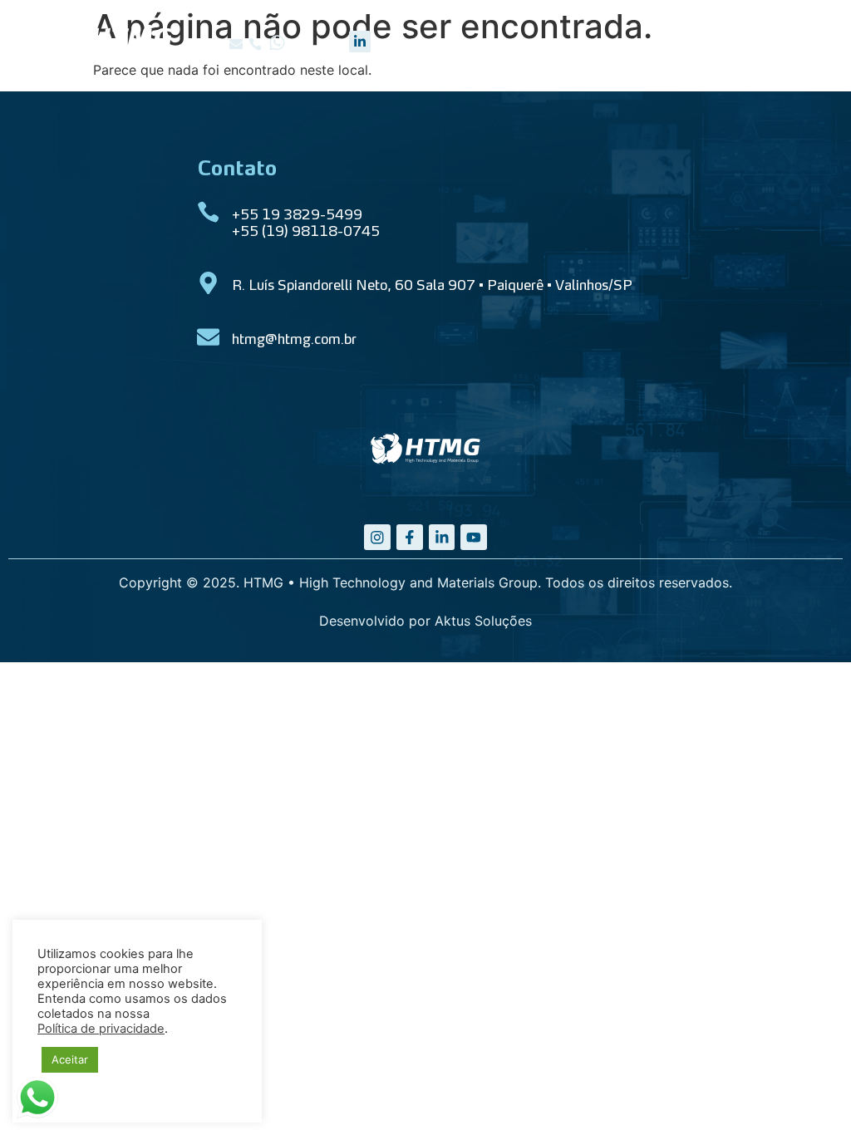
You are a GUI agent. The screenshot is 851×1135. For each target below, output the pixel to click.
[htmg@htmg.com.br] (208, 337)
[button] (236, 44)
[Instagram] (377, 537)
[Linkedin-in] (360, 41)
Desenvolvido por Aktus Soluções (425, 620)
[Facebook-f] (409, 537)
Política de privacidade (101, 1028)
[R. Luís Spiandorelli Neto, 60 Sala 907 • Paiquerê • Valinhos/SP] (208, 283)
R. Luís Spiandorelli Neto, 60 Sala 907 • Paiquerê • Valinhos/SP (432, 286)
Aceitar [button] (70, 1059)
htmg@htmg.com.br (294, 340)
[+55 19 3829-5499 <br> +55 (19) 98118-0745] (208, 212)
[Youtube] (473, 537)
